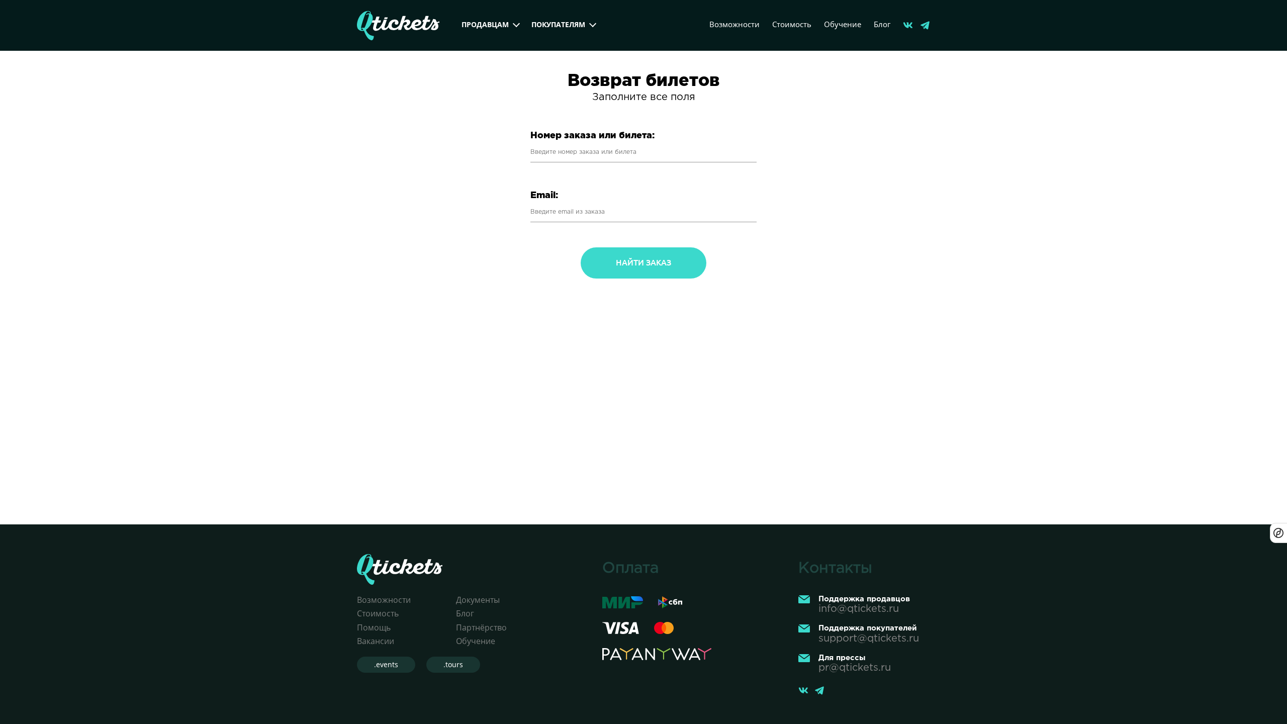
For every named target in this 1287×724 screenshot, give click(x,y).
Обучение (842, 24)
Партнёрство (481, 627)
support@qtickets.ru (868, 638)
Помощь (374, 627)
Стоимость (791, 24)
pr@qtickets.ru (854, 667)
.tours (453, 664)
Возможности (734, 24)
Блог (882, 24)
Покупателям (558, 24)
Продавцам (485, 24)
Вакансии (375, 641)
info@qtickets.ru (858, 608)
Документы (478, 599)
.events (386, 664)
